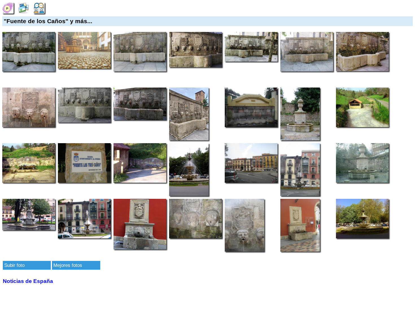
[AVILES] (8, 7)
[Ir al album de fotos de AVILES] (23, 7)
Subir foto (14, 265)
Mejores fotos (67, 265)
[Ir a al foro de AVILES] (39, 7)
